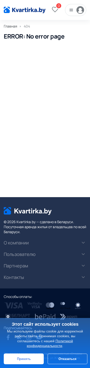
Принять (24, 359)
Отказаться (67, 359)
